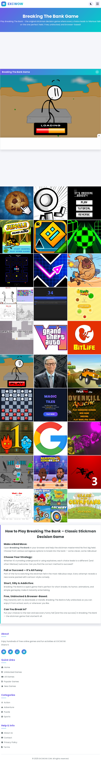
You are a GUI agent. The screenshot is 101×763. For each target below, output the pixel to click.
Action (7, 702)
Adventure (9, 707)
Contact (8, 737)
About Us (8, 732)
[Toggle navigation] (97, 4)
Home (7, 667)
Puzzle (7, 712)
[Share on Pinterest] (24, 651)
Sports (7, 716)
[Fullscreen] (97, 72)
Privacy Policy (10, 742)
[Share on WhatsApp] (17, 651)
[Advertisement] (50, 49)
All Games (9, 676)
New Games (10, 686)
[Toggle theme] (90, 3)
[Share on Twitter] (10, 651)
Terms (7, 747)
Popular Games (11, 681)
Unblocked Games (13, 672)
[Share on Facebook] (3, 651)
